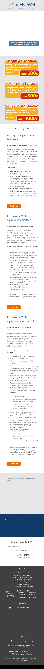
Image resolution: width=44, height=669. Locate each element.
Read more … (14, 206)
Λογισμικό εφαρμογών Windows (23, 579)
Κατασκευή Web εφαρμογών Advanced (23, 573)
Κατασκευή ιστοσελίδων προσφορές (23, 586)
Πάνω (22, 662)
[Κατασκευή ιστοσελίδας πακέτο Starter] (11, 594)
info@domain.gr (31, 281)
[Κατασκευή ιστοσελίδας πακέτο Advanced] (22, 594)
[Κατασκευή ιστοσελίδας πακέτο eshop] (32, 594)
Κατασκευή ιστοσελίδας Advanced (23, 582)
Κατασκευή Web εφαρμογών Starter (23, 575)
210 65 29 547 (32, 645)
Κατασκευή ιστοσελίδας (23, 584)
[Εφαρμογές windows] (22, 68)
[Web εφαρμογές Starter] (22, 90)
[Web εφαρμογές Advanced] (22, 113)
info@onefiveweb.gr (24, 550)
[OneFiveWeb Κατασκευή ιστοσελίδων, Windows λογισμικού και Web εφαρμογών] (22, 5)
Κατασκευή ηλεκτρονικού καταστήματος (23, 577)
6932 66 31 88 (24, 557)
